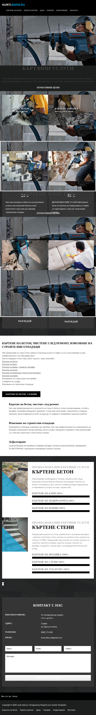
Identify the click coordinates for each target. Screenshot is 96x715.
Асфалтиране (61, 10)
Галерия (50, 10)
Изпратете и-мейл (48, 678)
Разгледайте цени (18, 111)
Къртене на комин (10, 376)
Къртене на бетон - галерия (21, 394)
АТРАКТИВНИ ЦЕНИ (48, 87)
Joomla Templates (58, 705)
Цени (42, 10)
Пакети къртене (31, 10)
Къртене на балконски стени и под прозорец (21, 373)
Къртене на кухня (9, 370)
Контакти (74, 10)
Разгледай (24, 321)
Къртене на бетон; (10, 362)
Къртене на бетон (14, 10)
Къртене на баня (9, 364)
